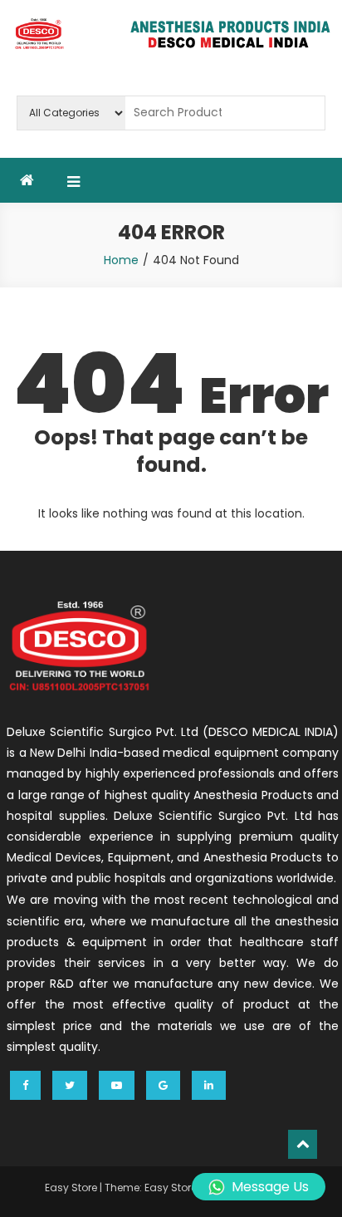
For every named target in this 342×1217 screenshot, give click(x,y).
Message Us (270, 1186)
